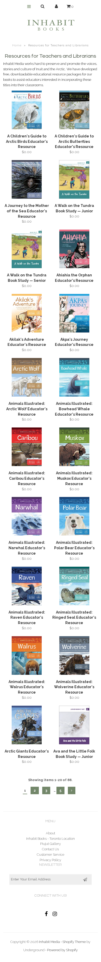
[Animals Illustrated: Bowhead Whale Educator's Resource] (74, 378)
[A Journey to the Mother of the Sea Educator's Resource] (27, 180)
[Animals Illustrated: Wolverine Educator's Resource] (74, 656)
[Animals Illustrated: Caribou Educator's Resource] (27, 447)
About (50, 833)
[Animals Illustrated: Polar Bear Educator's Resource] (74, 517)
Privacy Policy (50, 860)
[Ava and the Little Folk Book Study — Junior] (74, 726)
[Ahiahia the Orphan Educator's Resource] (74, 250)
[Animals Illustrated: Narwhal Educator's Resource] (27, 517)
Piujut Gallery (50, 844)
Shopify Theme (74, 942)
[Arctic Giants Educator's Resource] (27, 726)
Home (16, 45)
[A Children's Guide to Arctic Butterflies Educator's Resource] (74, 111)
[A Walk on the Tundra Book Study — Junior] (74, 180)
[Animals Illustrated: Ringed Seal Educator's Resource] (74, 587)
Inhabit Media (49, 942)
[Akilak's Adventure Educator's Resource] (27, 314)
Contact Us (50, 849)
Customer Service (50, 854)
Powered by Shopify (62, 950)
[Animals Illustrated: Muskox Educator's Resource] (74, 447)
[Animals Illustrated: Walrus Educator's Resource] (27, 656)
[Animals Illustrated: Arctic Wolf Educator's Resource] (27, 378)
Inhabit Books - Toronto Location (50, 839)
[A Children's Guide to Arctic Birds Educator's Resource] (27, 111)
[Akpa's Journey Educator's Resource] (74, 314)
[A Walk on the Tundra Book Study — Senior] (27, 250)
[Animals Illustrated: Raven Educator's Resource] (27, 587)
